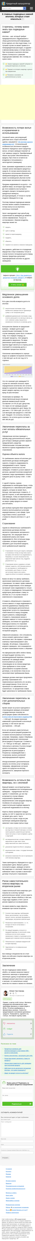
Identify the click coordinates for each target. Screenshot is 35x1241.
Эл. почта (5, 1095)
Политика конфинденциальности (15, 1188)
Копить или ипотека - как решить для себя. (18, 1055)
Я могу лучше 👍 (17, 285)
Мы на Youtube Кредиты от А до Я (16, 1210)
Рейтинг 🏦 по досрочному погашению (17, 1207)
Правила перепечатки (12, 1212)
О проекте (9, 1169)
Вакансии (8, 1183)
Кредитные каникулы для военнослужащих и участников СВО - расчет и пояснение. (16, 1051)
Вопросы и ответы (11, 1192)
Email (2, 1144)
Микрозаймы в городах (12, 1200)
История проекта (11, 1181)
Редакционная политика (13, 1204)
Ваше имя (3, 1139)
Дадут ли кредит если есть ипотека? (16, 1073)
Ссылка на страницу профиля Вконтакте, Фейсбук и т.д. (15, 1150)
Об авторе (8, 999)
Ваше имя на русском (8, 1088)
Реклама (8, 1174)
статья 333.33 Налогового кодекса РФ (17, 717)
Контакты (8, 1171)
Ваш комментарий (5, 1119)
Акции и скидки (10, 1198)
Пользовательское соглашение (15, 1186)
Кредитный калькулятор (18, 3)
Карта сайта (9, 1195)
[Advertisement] (17, 102)
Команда (8, 1176)
